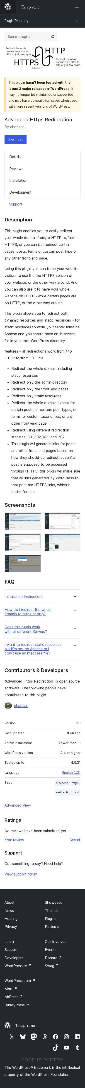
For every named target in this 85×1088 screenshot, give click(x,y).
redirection (63, 792)
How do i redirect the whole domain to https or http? (28, 612)
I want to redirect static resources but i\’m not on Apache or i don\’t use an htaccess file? (33, 648)
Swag (52, 965)
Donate (53, 958)
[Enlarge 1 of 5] (34, 518)
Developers (14, 958)
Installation (18, 180)
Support (15, 204)
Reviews (16, 168)
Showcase (53, 902)
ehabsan (17, 127)
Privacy (11, 926)
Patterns (52, 926)
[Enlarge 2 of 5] (74, 518)
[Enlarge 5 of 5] (34, 560)
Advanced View (18, 805)
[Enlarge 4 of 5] (74, 539)
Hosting (11, 918)
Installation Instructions (24, 597)
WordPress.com (20, 980)
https (75, 783)
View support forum (21, 874)
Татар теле (25, 1025)
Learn (9, 941)
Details (15, 156)
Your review (14, 840)
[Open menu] (77, 7)
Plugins (50, 918)
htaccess (62, 783)
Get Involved (56, 941)
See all (75, 840)
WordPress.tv (18, 965)
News (9, 910)
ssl (77, 792)
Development (20, 192)
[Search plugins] (52, 36)
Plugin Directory (17, 21)
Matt (11, 989)
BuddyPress (17, 1005)
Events (50, 949)
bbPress (14, 997)
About (10, 902)
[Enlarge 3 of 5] (34, 539)
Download (15, 139)
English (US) (71, 772)
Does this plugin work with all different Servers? (26, 629)
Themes (51, 910)
